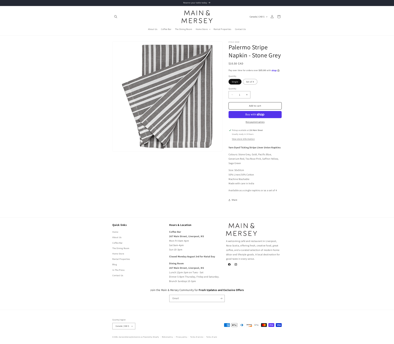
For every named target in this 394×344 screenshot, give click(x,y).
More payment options (255, 122)
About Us (117, 237)
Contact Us (117, 275)
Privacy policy (181, 337)
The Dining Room (120, 248)
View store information (243, 139)
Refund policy (167, 337)
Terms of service (196, 337)
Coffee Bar (117, 242)
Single (235, 81)
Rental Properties (121, 259)
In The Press (118, 270)
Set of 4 (250, 81)
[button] (115, 16)
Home (115, 232)
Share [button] (234, 199)
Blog (114, 264)
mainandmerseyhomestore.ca (131, 337)
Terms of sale (211, 337)
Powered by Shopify (151, 337)
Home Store (118, 253)
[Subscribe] (221, 298)
